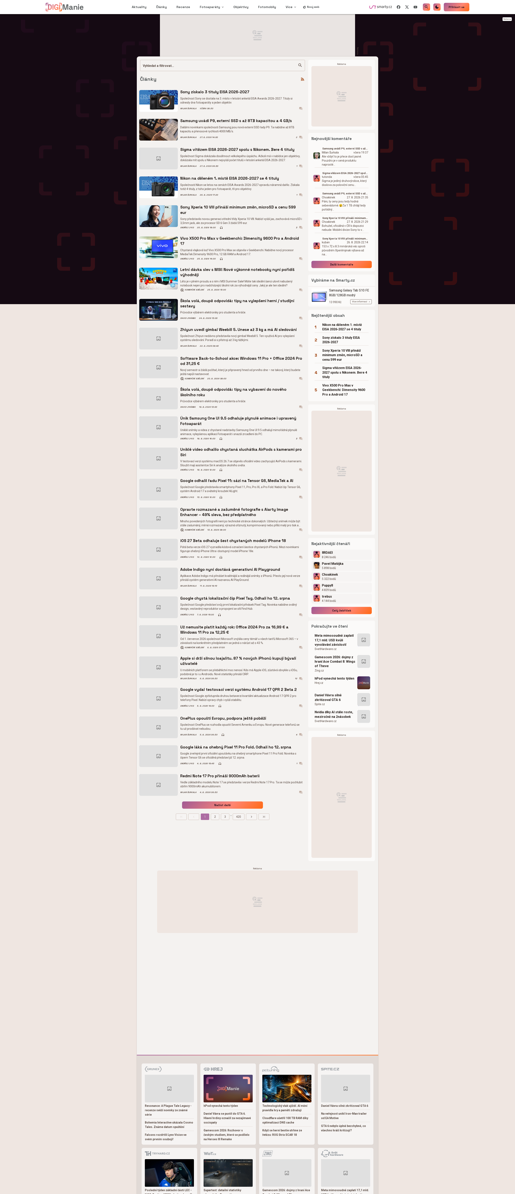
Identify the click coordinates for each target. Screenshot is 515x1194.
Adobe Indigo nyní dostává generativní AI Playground (230, 569)
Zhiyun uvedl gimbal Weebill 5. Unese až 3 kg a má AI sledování (238, 329)
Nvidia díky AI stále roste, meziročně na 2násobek (334, 714)
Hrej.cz (319, 682)
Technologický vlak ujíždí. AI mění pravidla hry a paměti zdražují (284, 1108)
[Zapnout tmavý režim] (437, 7)
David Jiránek (188, 318)
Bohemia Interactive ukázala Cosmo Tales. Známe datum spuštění (169, 1125)
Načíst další (222, 805)
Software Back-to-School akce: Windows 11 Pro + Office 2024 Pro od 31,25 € (241, 361)
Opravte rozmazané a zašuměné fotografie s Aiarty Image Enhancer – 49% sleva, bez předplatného (234, 512)
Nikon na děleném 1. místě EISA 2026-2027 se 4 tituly (229, 178)
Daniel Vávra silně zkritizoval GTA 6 (328, 697)
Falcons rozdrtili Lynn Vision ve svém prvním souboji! (165, 1137)
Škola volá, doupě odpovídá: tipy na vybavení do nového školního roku (233, 392)
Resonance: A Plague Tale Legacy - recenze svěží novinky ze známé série (168, 1110)
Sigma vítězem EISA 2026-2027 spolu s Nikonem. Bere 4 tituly (237, 149)
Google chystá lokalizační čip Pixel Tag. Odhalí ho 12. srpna (235, 598)
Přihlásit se (457, 7)
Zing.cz (319, 670)
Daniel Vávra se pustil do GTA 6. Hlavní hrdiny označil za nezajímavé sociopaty (227, 1118)
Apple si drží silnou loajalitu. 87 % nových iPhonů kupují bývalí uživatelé (238, 661)
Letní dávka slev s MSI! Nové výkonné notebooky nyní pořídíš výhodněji (237, 272)
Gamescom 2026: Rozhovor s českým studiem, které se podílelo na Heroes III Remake (226, 1135)
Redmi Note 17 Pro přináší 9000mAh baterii (220, 775)
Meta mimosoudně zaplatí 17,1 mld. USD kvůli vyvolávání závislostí (334, 640)
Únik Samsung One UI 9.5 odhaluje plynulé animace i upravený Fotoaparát (238, 421)
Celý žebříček (341, 610)
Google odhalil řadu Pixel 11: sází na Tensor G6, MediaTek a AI (236, 480)
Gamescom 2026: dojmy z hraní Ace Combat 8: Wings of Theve (335, 661)
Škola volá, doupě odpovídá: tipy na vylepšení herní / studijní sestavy (237, 303)
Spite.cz (320, 704)
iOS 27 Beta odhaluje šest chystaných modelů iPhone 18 (233, 540)
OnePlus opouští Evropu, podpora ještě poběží (223, 718)
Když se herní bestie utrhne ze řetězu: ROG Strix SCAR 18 (282, 1132)
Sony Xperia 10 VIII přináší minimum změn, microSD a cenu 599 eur (238, 210)
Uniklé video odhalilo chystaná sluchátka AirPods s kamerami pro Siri (241, 452)
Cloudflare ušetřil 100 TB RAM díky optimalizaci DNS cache (285, 1120)
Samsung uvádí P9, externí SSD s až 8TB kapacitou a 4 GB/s (236, 120)
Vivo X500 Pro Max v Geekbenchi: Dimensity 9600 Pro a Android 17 (239, 241)
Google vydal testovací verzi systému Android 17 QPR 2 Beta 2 (238, 689)
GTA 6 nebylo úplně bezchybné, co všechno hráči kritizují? (343, 1128)
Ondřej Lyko (187, 227)
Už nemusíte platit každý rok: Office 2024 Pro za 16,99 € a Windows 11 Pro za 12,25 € (234, 630)
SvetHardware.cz (326, 649)
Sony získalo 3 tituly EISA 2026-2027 (214, 91)
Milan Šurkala (188, 108)
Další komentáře (341, 264)
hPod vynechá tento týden (334, 678)
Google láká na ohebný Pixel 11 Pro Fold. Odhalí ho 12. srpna (235, 747)
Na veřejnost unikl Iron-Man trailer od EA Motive (344, 1116)
